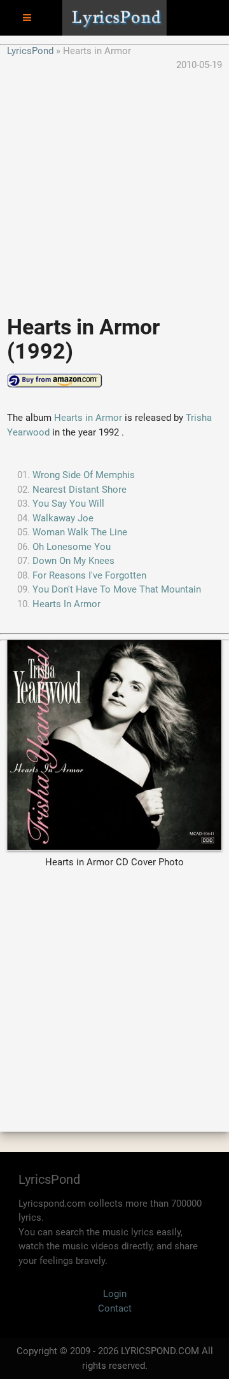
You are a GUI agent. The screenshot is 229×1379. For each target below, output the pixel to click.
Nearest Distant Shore (79, 489)
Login (115, 1294)
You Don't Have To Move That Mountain (116, 589)
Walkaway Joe (63, 518)
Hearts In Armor (66, 604)
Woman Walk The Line (79, 532)
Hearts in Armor (88, 417)
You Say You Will (68, 503)
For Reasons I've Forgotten (89, 575)
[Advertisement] (114, 186)
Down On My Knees (73, 560)
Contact (115, 1308)
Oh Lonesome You (71, 546)
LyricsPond (30, 51)
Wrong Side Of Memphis (83, 475)
